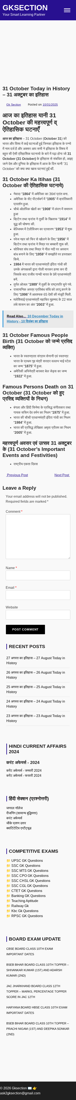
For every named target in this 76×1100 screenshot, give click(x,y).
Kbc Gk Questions (24, 911)
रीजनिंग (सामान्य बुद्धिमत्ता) (21, 813)
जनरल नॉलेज (14, 808)
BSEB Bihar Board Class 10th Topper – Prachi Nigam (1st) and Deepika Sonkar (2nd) (37, 1029)
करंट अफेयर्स (14, 818)
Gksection (25, 7)
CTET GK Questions (26, 891)
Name (11, 568)
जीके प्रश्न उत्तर (16, 823)
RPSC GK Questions (27, 916)
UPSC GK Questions (27, 860)
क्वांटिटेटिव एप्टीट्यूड (18, 828)
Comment (14, 511)
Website (12, 607)
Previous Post (17, 475)
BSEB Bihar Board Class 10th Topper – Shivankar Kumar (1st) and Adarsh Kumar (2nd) (37, 970)
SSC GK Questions (25, 865)
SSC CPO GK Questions (30, 875)
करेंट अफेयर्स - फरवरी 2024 (23, 775)
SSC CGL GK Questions (29, 886)
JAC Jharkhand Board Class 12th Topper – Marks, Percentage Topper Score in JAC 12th (36, 991)
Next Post (62, 475)
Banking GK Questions (28, 896)
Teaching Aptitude (24, 901)
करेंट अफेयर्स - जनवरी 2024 (24, 770)
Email (11, 587)
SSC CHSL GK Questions (30, 881)
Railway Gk (20, 906)
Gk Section (13, 104)
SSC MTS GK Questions (29, 870)
